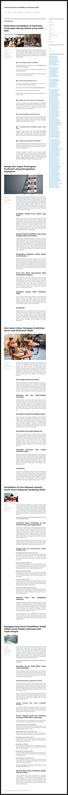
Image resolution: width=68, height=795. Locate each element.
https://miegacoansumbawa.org (54, 170)
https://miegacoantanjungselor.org (54, 123)
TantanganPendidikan (8, 56)
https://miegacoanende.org (53, 96)
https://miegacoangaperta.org (54, 134)
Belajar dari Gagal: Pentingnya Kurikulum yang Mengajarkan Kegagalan (20, 169)
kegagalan (8, 199)
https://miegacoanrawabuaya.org (54, 111)
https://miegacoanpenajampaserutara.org (55, 122)
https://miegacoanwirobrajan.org (54, 135)
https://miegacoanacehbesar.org (54, 159)
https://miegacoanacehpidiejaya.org (54, 173)
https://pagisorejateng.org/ (53, 71)
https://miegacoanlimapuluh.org (54, 178)
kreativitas (7, 365)
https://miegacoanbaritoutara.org (54, 168)
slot (49, 46)
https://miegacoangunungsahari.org (55, 181)
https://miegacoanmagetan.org (54, 156)
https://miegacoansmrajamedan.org (55, 187)
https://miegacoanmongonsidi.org (54, 132)
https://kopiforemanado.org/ (53, 85)
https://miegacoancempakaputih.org (55, 180)
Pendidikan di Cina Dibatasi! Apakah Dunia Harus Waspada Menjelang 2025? (25, 488)
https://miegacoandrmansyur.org (54, 186)
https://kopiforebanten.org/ (53, 55)
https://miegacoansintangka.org (54, 146)
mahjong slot (51, 41)
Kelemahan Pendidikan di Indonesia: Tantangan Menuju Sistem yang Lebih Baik (24, 28)
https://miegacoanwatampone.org (54, 167)
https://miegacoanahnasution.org (54, 89)
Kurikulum (6, 53)
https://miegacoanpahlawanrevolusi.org (55, 183)
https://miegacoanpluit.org (53, 118)
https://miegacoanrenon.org (53, 92)
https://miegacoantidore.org (53, 98)
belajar (5, 199)
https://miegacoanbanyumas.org (54, 143)
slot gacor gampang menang (53, 35)
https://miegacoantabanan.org (54, 158)
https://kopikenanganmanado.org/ (54, 80)
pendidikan (6, 51)
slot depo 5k (51, 22)
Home (5, 12)
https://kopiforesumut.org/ (53, 57)
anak (5, 365)
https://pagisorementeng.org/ (54, 67)
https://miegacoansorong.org (53, 126)
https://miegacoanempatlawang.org (54, 165)
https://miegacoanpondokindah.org (54, 112)
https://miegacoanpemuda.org (54, 91)
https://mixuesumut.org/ (53, 87)
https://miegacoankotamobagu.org (54, 149)
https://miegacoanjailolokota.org (54, 172)
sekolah (5, 652)
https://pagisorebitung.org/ (53, 69)
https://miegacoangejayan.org (54, 90)
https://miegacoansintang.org (54, 93)
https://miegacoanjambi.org (53, 125)
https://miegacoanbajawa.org (53, 147)
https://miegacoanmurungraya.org (54, 150)
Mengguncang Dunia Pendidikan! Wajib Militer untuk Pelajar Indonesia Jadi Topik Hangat (25, 629)
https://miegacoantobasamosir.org (54, 161)
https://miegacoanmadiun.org (54, 185)
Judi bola (14, 12)
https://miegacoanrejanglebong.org (54, 163)
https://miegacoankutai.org (53, 171)
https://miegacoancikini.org (53, 110)
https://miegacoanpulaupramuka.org (55, 94)
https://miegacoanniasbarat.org (54, 155)
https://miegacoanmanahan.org (54, 139)
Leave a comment (7, 58)
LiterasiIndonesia (7, 54)
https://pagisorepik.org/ (53, 63)
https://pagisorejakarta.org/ (53, 65)
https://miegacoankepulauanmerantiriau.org (56, 148)
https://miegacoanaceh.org (53, 99)
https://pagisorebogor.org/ (53, 78)
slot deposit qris (42, 365)
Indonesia (5, 649)
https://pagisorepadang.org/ (53, 70)
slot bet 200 (51, 37)
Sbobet (9, 12)
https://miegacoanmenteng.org (54, 116)
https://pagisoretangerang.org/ (54, 79)
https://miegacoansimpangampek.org (55, 166)
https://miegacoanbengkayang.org (54, 179)
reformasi (5, 509)
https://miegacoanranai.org (53, 100)
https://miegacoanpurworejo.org (54, 169)
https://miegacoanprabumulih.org (54, 95)
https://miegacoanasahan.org (53, 164)
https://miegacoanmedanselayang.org (55, 133)
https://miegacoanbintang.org (54, 145)
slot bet (50, 20)
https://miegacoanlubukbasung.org (54, 120)
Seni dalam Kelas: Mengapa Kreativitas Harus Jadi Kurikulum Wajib (24, 329)
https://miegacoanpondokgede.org (54, 115)
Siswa (8, 652)
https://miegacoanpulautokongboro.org (55, 142)
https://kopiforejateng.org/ (53, 56)
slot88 (50, 26)
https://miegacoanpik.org (53, 117)
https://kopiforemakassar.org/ (54, 76)
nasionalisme (10, 507)
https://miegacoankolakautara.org (54, 119)
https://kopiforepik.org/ (53, 73)
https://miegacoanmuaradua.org (54, 121)
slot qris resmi (26, 201)
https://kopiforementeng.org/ (54, 72)
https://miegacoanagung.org (53, 97)
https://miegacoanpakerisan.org (54, 184)
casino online (23, 507)
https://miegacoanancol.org (53, 182)
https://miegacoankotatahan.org (54, 101)
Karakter (9, 649)
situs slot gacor (51, 50)
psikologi (5, 201)
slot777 (50, 39)
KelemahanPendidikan (8, 52)
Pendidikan (10, 200)
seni (4, 367)
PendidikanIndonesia (7, 55)
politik (9, 508)
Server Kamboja (28, 12)
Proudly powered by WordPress (25, 790)
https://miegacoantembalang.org (54, 136)
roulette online (34, 65)
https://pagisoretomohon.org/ (54, 68)
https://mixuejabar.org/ (53, 86)
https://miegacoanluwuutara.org (54, 160)
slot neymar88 (24, 650)
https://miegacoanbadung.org (54, 157)
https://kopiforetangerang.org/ (54, 62)
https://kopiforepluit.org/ (53, 74)
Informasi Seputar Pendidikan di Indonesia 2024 (21, 7)
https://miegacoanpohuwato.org (54, 141)
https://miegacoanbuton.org (53, 162)
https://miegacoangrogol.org (53, 113)
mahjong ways (51, 24)
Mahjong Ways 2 (20, 12)
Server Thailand (36, 12)
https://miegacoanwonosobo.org (54, 102)
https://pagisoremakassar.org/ (54, 64)
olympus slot (51, 33)
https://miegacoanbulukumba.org (54, 144)
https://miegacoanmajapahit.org (54, 137)
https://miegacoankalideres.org (54, 114)
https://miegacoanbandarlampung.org (55, 124)
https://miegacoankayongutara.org (54, 140)
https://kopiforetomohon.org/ (54, 75)
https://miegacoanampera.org (54, 103)
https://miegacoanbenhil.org (53, 109)
